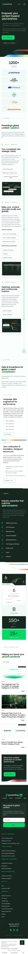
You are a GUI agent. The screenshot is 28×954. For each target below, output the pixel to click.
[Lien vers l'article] (14, 679)
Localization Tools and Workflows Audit (10, 843)
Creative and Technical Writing (8, 850)
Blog (25, 798)
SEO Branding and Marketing (8, 853)
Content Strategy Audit (7, 838)
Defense (3, 914)
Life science (4, 898)
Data (3, 885)
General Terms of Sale (18, 935)
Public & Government (6, 911)
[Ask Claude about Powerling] (11, 930)
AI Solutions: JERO (6, 888)
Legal (3, 916)
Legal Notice (10, 938)
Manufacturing (5, 900)
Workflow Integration (6, 878)
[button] (19, 4)
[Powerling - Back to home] (7, 4)
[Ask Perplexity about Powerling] (14, 930)
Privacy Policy (8, 935)
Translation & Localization (7, 863)
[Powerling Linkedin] (21, 795)
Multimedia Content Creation (8, 855)
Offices (11, 798)
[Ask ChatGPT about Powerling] (17, 930)
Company (4, 798)
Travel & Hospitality (6, 903)
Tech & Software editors (7, 908)
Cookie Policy (18, 938)
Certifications (18, 798)
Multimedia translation (6, 868)
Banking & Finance (6, 906)
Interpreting (4, 865)
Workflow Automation (7, 875)
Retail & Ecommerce (6, 895)
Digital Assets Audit (6, 840)
